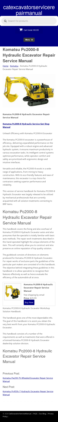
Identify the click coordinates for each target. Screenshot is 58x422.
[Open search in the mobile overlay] (29, 21)
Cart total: (31, 30)
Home (5, 66)
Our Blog (42, 413)
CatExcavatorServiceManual (20, 413)
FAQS (35, 413)
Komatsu (14, 66)
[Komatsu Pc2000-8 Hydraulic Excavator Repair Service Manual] (12, 299)
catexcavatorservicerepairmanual (29, 9)
